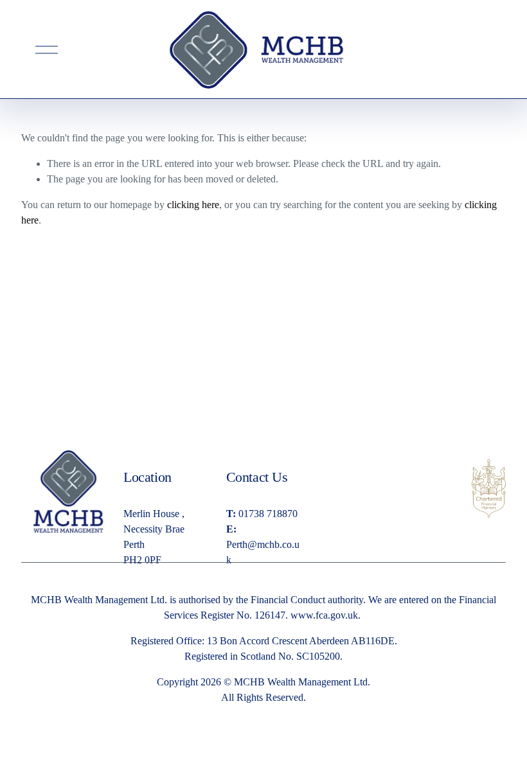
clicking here (193, 204)
